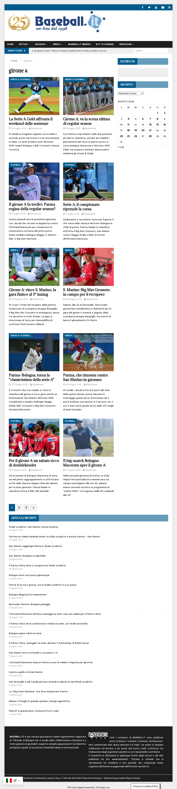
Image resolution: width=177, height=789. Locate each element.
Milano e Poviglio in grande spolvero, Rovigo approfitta (39, 701)
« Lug (121, 147)
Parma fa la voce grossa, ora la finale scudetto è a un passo (43, 585)
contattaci (153, 748)
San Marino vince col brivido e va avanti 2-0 (33, 653)
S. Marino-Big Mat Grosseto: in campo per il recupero (86, 292)
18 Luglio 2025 (73, 128)
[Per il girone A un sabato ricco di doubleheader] (34, 438)
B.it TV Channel (105, 44)
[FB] (142, 7)
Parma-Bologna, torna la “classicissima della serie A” (31, 377)
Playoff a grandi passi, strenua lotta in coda (33, 711)
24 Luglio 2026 (19, 128)
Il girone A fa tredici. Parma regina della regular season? (32, 206)
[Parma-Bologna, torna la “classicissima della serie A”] (34, 352)
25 (128, 136)
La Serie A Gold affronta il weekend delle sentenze (31, 121)
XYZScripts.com (103, 787)
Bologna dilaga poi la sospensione (27, 594)
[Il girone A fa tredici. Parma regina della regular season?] (34, 182)
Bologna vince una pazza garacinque (29, 575)
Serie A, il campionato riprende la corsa (81, 206)
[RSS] (169, 7)
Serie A (56, 44)
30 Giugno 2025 (20, 299)
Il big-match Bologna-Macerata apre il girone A (84, 462)
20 (143, 130)
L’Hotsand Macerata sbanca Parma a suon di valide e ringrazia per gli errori (51, 662)
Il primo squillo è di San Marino (26, 672)
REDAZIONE (125, 44)
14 (150, 125)
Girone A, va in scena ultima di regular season (86, 121)
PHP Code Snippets (75, 787)
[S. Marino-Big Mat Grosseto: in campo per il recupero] (88, 267)
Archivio (40, 44)
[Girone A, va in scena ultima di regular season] (88, 96)
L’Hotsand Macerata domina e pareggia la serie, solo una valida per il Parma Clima (55, 614)
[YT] (156, 7)
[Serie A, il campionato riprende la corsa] (88, 182)
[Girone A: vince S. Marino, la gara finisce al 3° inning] (34, 267)
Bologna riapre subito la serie (25, 633)
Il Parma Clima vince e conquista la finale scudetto (37, 565)
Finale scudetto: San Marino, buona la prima (33, 527)
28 (150, 136)
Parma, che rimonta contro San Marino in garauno (85, 377)
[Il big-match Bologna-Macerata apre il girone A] (88, 438)
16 (164, 125)
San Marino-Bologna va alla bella (27, 556)
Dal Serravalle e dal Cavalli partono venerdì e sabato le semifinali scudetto (50, 682)
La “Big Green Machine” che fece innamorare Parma (38, 691)
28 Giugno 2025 (74, 299)
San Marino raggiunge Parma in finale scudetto (35, 546)
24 (121, 136)
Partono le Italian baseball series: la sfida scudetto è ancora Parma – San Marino (54, 536)
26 (135, 136)
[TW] (149, 7)
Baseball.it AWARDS (79, 44)
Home (10, 44)
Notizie (23, 44)
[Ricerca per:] (151, 50)
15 (157, 125)
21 (150, 130)
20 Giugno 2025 (20, 384)
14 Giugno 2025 (74, 384)
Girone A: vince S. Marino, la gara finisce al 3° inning (32, 292)
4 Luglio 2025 (73, 214)
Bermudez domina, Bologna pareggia (29, 604)
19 (135, 130)
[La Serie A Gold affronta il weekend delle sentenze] (34, 96)
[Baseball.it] (55, 32)
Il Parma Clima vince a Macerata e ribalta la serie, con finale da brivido (48, 623)
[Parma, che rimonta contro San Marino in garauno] (88, 352)
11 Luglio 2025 (19, 213)
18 (128, 130)
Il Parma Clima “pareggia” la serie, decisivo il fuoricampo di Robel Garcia (49, 643)
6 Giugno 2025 (19, 470)
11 (128, 125)
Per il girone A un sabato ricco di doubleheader (34, 462)
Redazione (36, 128)
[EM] (163, 7)
